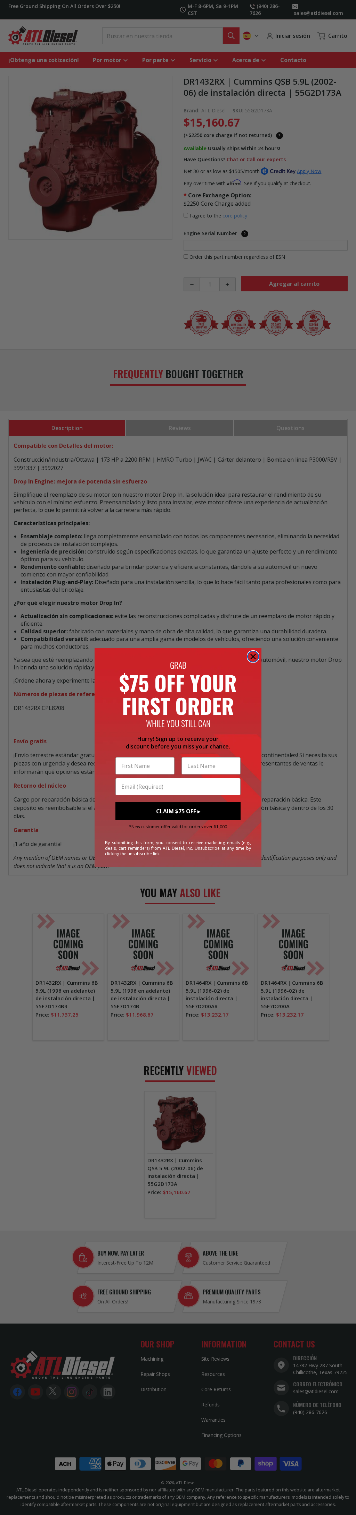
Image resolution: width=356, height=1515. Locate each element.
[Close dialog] (253, 656)
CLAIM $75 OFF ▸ (178, 811)
